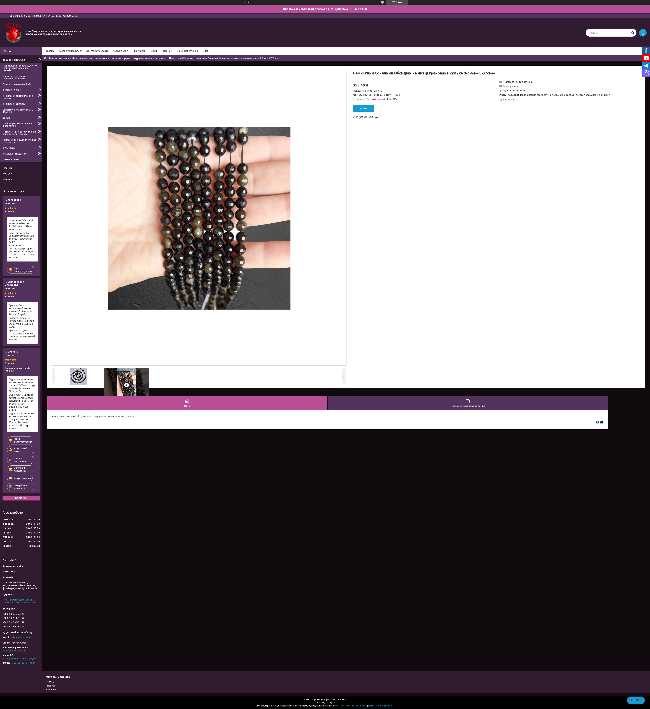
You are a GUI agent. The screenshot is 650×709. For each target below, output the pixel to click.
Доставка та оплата (97, 51)
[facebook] (597, 422)
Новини (154, 51)
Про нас (167, 51)
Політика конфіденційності (381, 706)
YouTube (50, 682)
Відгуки (7, 173)
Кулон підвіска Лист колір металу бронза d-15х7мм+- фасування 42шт (22, 237)
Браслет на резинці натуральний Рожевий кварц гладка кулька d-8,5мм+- (21, 322)
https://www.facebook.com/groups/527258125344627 (21, 658)
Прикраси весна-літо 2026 (17, 84)
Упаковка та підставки (15, 153)
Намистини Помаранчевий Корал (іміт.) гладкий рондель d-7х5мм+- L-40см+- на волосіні (22, 251)
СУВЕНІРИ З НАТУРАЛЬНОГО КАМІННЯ (18, 110)
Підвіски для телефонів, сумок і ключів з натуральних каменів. (20, 68)
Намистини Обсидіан (181, 58)
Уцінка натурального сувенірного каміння (14, 77)
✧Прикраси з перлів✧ (15, 104)
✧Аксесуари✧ (10, 148)
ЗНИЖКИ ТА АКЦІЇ (12, 90)
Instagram (51, 689)
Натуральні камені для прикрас (149, 58)
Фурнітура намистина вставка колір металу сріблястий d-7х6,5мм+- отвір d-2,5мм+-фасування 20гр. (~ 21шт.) (22, 402)
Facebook (50, 685)
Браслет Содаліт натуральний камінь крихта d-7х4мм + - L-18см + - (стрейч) (20, 310)
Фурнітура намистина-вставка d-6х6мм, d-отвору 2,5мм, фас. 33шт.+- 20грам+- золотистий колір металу (21, 421)
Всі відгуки (21, 498)
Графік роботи (121, 51)
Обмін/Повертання (187, 51)
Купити (363, 108)
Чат (638, 700)
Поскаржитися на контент (354, 706)
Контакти (139, 51)
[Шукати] (632, 33)
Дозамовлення (11, 159)
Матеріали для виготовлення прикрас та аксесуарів (101, 58)
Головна (49, 51)
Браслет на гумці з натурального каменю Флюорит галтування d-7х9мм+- (22, 335)
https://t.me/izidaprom (14, 650)
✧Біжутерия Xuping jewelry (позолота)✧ (17, 124)
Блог (205, 51)
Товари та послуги (69, 51)
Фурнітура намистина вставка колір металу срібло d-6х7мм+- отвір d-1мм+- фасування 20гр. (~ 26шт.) (22, 385)
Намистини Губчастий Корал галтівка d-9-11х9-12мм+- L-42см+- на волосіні (21, 225)
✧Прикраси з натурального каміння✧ (18, 97)
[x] (601, 422)
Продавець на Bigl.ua (325, 703)
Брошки (7, 117)
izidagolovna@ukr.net (21, 637)
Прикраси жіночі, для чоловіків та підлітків (20, 141)
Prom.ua (342, 700)
